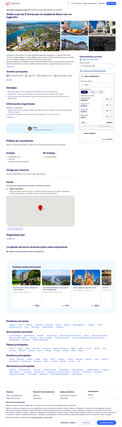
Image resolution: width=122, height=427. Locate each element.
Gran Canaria (13, 361)
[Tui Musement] (14, 3)
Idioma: (90, 395)
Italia (104, 348)
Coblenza (29, 325)
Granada (54, 361)
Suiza (27, 348)
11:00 (84, 92)
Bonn (35, 128)
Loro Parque (27, 372)
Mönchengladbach (79, 325)
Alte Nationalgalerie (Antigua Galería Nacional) (88, 338)
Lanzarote (61, 359)
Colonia (20, 325)
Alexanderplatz (14, 340)
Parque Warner (77, 374)
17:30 (101, 92)
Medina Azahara (14, 372)
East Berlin (26, 340)
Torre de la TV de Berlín (99, 335)
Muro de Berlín (52, 335)
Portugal (57, 350)
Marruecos (22, 350)
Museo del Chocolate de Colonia (70, 335)
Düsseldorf (49, 325)
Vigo (78, 361)
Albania (20, 348)
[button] (97, 76)
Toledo (52, 359)
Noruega (48, 350)
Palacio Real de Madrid (17, 374)
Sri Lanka (12, 350)
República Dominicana (60, 348)
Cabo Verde (46, 348)
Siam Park (76, 372)
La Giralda (105, 370)
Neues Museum (29, 335)
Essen (26, 327)
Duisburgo (59, 327)
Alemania (12, 10)
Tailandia (66, 350)
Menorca (63, 361)
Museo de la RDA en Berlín (18, 338)
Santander (79, 359)
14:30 (92, 92)
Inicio (7, 10)
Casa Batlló (98, 372)
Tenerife (104, 359)
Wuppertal (38, 325)
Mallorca (89, 359)
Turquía (80, 350)
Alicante (71, 361)
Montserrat (44, 374)
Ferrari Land (87, 372)
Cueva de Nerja (39, 372)
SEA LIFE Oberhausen (62, 338)
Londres (70, 359)
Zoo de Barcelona (24, 370)
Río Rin (86, 335)
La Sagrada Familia (92, 370)
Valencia (29, 359)
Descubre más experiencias (42, 130)
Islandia (96, 348)
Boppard (67, 325)
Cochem (58, 325)
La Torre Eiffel (32, 374)
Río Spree (40, 335)
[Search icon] (68, 3)
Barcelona (20, 359)
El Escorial (36, 370)
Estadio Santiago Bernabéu (59, 374)
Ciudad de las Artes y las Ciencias (58, 372)
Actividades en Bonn (21, 10)
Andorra (12, 348)
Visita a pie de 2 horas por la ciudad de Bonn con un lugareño (45, 10)
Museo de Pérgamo (45, 338)
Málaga (37, 359)
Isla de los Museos (15, 335)
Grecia (81, 348)
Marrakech (37, 361)
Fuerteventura (26, 361)
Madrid (11, 359)
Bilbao (46, 361)
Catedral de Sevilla (49, 370)
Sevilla (45, 359)
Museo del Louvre (77, 370)
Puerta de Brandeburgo (40, 340)
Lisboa (97, 359)
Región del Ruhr (48, 327)
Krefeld (100, 325)
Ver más (9, 80)
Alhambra (12, 370)
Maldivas (32, 350)
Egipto (73, 348)
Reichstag (33, 338)
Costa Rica (35, 348)
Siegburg (12, 325)
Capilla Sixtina (64, 370)
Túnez (73, 350)
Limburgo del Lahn (15, 327)
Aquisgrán (91, 325)
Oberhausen (35, 327)
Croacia (88, 348)
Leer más (10, 66)
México (40, 350)
